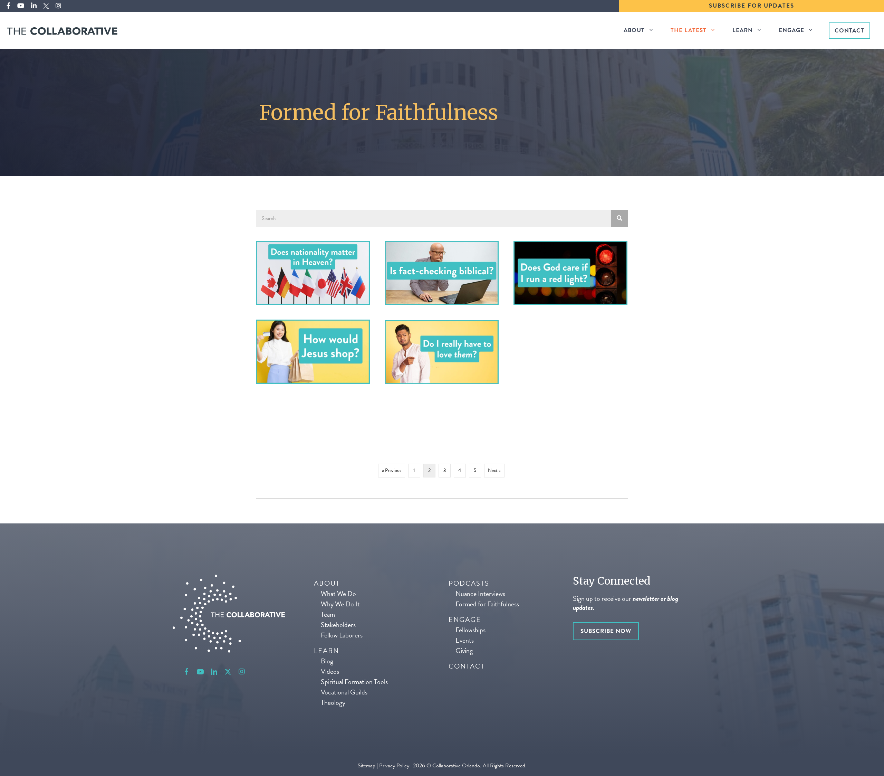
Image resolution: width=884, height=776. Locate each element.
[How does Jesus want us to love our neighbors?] (442, 352)
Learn (742, 30)
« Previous (391, 470)
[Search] (619, 218)
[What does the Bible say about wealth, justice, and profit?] (313, 352)
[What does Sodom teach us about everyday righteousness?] (570, 273)
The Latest (689, 30)
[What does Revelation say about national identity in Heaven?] (313, 273)
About (634, 30)
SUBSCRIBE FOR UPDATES (751, 5)
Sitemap (367, 765)
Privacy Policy (394, 765)
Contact (849, 30)
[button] (186, 671)
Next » (494, 470)
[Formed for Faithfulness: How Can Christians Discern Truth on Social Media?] (442, 273)
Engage (791, 30)
